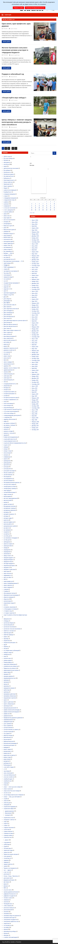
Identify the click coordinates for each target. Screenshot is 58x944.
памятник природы (8, 634)
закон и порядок (8, 362)
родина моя (7, 753)
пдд (5, 644)
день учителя (7, 334)
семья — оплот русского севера (12, 787)
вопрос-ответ (7, 245)
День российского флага (10, 324)
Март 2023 (34, 301)
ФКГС (5, 888)
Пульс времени (8, 725)
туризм (5, 866)
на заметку (6, 534)
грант (5, 291)
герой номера (13, 28)
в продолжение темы (9, 200)
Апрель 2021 (35, 346)
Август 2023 (35, 291)
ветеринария (7, 223)
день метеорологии (9, 316)
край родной (7, 462)
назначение (7, 553)
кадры (5, 421)
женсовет (6, 354)
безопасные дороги (9, 174)
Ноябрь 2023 (35, 285)
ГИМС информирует (9, 267)
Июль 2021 (34, 340)
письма (5, 648)
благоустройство (8, 182)
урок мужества (7, 878)
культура (6, 466)
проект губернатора (9, 704)
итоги (5, 401)
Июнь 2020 (34, 366)
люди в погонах (8, 494)
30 (50, 209)
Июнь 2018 (34, 414)
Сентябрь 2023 (36, 289)
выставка (6, 257)
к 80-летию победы (9, 413)
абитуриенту (7, 162)
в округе (6, 196)
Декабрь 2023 (35, 283)
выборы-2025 (7, 255)
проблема (6, 692)
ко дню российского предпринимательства (15, 443)
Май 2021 (34, 344)
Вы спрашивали (8, 251)
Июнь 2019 (34, 390)
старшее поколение (9, 827)
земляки (6, 372)
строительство (7, 837)
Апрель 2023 (35, 299)
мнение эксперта (8, 504)
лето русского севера (9, 484)
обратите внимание (9, 597)
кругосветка (7, 464)
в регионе (6, 204)
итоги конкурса (7, 405)
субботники (7, 844)
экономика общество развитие (11, 915)
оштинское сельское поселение (12, 628)
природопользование (9, 688)
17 (54, 205)
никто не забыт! (8, 577)
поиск (5, 656)
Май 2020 (34, 368)
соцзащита (7, 815)
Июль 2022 (34, 317)
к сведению (7, 417)
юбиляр (6, 933)
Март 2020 (34, 372)
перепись (6, 646)
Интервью (6, 387)
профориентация (8, 721)
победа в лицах (8, 652)
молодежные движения (10, 510)
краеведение (7, 460)
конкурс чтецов (8, 451)
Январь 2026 (35, 234)
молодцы (6, 516)
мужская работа (8, 524)
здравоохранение (8, 370)
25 (31, 209)
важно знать (7, 215)
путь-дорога (7, 733)
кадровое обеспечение (9, 419)
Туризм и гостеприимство (10, 868)
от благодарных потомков (10, 609)
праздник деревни (8, 676)
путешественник (8, 727)
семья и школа (7, 789)
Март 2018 (34, 420)
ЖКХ (5, 360)
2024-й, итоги (7, 156)
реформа (6, 747)
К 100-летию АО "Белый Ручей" (12, 409)
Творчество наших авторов (11, 854)
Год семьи (6, 273)
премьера (6, 680)
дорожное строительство (10, 348)
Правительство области (10, 668)
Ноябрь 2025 (35, 238)
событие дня (7, 802)
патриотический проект (10, 642)
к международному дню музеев (12, 415)
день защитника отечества (11, 308)
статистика (6, 829)
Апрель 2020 (35, 370)
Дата (5, 297)
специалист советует (9, 819)
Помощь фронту (8, 662)
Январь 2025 (35, 257)
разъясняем (7, 739)
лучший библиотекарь (9, 492)
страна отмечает (8, 831)
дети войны (7, 342)
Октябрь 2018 (35, 406)
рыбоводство (7, 763)
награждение (7, 549)
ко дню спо (6, 445)
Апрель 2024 (35, 275)
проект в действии (15, 55)
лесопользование (8, 480)
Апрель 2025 (35, 251)
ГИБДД (5, 265)
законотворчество (8, 364)
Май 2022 (34, 321)
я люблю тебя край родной (11, 937)
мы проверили (7, 530)
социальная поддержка (10, 806)
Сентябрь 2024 (36, 265)
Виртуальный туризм (9, 229)
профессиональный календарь (12, 709)
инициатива (7, 385)
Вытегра (32, 165)
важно (5, 213)
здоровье (6, 366)
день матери (7, 314)
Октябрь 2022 (35, 311)
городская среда (8, 277)
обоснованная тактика (9, 593)
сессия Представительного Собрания (13, 794)
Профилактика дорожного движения (13, 717)
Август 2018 (35, 410)
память (5, 636)
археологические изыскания (11, 168)
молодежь (6, 512)
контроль (6, 455)
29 (46, 209)
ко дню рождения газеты (10, 441)
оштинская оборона (9, 623)
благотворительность (9, 180)
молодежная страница (9, 508)
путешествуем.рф (8, 731)
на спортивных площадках (10, 538)
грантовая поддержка (9, 293)
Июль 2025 (35, 246)
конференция (7, 457)
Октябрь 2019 (35, 382)
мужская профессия (9, 522)
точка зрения (7, 856)
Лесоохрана (7, 476)
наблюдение (7, 542)
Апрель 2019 (35, 394)
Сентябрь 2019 (35, 384)
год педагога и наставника (10, 271)
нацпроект (6, 567)
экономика (6, 913)
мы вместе (6, 528)
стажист (6, 825)
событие (6, 800)
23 (50, 207)
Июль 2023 (34, 293)
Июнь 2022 (34, 319)
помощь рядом (7, 660)
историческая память (9, 391)
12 (35, 205)
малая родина (7, 496)
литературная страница (10, 488)
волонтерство (7, 239)
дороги (5, 346)
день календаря (8, 310)
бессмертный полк (8, 176)
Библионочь (7, 178)
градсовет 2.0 (7, 289)
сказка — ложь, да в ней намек (12, 796)
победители (7, 654)
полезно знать (7, 658)
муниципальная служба (10, 526)
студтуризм (7, 842)
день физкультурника (9, 336)
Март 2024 (34, 277)
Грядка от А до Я (8, 294)
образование (14, 76)
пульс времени (7, 723)
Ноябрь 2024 (35, 261)
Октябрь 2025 (35, 240)
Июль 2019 (34, 388)
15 (46, 205)
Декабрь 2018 (35, 402)
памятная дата (7, 632)
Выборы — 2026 (8, 253)
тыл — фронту (7, 870)
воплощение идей (8, 241)
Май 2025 (34, 250)
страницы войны (8, 835)
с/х (4, 769)
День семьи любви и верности (11, 330)
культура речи (7, 468)
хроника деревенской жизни (11, 892)
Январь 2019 (35, 400)
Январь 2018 (35, 423)
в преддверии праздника (10, 198)
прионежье (6, 686)
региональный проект (9, 745)
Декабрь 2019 (35, 378)
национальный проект (9, 565)
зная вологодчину (8, 379)
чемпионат (6, 899)
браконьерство (7, 184)
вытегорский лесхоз (9, 259)
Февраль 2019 (35, 398)
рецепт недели (7, 749)
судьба (5, 846)
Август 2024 (35, 267)
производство (7, 705)
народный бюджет (8, 559)
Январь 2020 (35, 376)
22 (46, 207)
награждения (7, 551)
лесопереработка (8, 478)
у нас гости (6, 872)
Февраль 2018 (35, 421)
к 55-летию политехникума (11, 411)
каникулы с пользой (9, 433)
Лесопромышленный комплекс (12, 482)
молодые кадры (8, 518)
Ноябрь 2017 (35, 427)
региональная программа (10, 743)
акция (5, 166)
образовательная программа (11, 595)
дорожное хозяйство (9, 350)
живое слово (7, 356)
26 (35, 209)
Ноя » (34, 212)
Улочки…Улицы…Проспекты (11, 876)
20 (39, 207)
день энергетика (8, 338)
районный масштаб (9, 741)
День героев (7, 306)
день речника (7, 322)
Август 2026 (35, 220)
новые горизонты (8, 585)
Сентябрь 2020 (36, 360)
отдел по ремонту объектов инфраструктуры (15, 615)
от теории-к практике (9, 613)
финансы (6, 886)
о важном (6, 589)
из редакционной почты (10, 383)
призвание (6, 682)
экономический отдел (9, 917)
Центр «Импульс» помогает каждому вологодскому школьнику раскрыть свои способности (17, 122)
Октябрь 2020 (35, 358)
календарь (6, 427)
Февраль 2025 (35, 255)
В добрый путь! (8, 192)
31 (54, 209)
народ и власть (8, 555)
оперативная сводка (9, 603)
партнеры (6, 638)
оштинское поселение (9, 626)
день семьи (7, 328)
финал (5, 884)
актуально (6, 164)
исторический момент (9, 393)
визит (5, 227)
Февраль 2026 (35, 232)
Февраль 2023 (35, 303)
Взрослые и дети (8, 225)
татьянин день (7, 848)
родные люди (7, 757)
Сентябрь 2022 (36, 313)
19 (35, 207)
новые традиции (8, 587)
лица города (7, 490)
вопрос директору (8, 243)
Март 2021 (34, 348)
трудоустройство (8, 864)
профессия (6, 713)
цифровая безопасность (10, 894)
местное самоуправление (10, 498)
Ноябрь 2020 (35, 356)
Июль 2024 (35, 269)
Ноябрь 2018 (35, 404)
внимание (6, 231)
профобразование (8, 719)
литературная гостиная (10, 486)
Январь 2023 (35, 305)
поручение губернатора (10, 664)
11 (31, 205)
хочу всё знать (7, 890)
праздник (6, 674)
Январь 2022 (35, 329)
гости (5, 281)
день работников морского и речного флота (15, 320)
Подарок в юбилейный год (13, 74)
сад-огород (6, 771)
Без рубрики (7, 170)
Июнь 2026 (34, 224)
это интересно (7, 925)
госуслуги (6, 285)
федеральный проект (9, 880)
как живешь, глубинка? (9, 425)
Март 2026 (34, 230)
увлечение (6, 874)
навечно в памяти (8, 543)
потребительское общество (11, 666)
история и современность (10, 399)
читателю (6, 901)
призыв (5, 684)
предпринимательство (9, 678)
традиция (6, 862)
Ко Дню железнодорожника (11, 437)
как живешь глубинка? (9, 423)
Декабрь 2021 (35, 331)
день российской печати (10, 326)
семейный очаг (7, 781)
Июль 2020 (35, 364)
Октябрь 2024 (35, 263)
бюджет (6, 188)
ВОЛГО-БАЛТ (7, 237)
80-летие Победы (8, 158)
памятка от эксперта (9, 630)
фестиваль (6, 882)
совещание (6, 804)
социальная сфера (8, 808)
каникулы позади (8, 431)
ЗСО (5, 381)
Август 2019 (35, 386)
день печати (7, 318)
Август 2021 (35, 338)
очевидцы (6, 621)
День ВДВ (6, 302)
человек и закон (8, 897)
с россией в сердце (9, 767)
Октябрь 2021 (35, 335)
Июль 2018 (34, 412)
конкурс (6, 449)
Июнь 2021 (34, 342)
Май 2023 (34, 297)
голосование (7, 275)
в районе (6, 202)
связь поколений (8, 773)
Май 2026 (34, 226)
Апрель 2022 (35, 323)
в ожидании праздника (9, 194)
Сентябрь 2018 (35, 408)
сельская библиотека (9, 775)
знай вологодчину (8, 374)
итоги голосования (8, 403)
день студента (7, 332)
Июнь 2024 (34, 271)
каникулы (6, 429)
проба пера (6, 690)
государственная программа (11, 283)
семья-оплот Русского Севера (11, 790)
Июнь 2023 (34, 295)
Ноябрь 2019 (35, 380)
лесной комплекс (8, 474)
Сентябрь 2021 (35, 336)
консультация (7, 453)
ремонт (6, 840)
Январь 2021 (35, 352)
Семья (5, 785)
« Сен (31, 212)
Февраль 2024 (35, 279)
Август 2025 (35, 244)
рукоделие (6, 761)
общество (6, 599)
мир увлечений (7, 500)
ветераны (6, 221)
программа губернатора (10, 696)
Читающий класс (8, 903)
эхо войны (6, 927)
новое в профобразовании (10, 583)
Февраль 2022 (35, 327)
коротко (6, 459)
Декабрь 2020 (35, 354)
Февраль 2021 (35, 350)
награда (6, 547)
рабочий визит (7, 737)
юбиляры (6, 935)
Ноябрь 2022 (35, 309)
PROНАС (6, 160)
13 (39, 205)
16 (50, 205)
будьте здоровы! (8, 186)
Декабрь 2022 (35, 307)
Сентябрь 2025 (36, 242)
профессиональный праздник (11, 711)
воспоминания (7, 247)
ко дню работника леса (10, 439)
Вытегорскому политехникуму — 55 (13, 261)
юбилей (6, 929)
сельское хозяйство (9, 777)
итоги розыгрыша (8, 407)
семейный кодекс (8, 779)
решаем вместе (8, 751)
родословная (7, 759)
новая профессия (8, 581)
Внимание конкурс (8, 233)
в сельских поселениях (10, 208)
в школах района (8, 212)
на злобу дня (7, 536)
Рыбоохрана (7, 765)
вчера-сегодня (7, 249)
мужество (6, 520)
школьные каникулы (9, 907)
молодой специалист (9, 514)
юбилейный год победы (10, 931)
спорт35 (6, 823)
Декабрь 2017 (35, 425)
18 (31, 207)
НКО (5, 579)
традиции (6, 860)
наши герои (6, 571)
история (6, 395)
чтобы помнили (8, 905)
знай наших (7, 376)
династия (6, 344)
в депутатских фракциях (10, 190)
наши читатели (7, 573)
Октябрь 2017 (35, 429)
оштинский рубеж (8, 624)
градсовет (6, 287)
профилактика (7, 715)
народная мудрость (9, 557)
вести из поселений (9, 219)
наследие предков (8, 563)
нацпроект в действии (9, 569)
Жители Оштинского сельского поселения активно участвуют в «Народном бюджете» (15, 50)
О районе (6, 591)
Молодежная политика (9, 506)
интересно (6, 389)
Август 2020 (35, 362)
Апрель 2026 (35, 228)
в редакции (6, 206)
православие (7, 672)
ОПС (5, 605)
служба (6, 798)
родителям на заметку (9, 755)
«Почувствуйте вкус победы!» (14, 98)
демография (7, 300)
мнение (5, 502)
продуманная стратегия (10, 698)
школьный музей (8, 909)
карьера (6, 435)
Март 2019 (34, 396)
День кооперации (8, 312)
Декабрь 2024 (35, 259)
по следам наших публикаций (11, 650)
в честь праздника (8, 210)
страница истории (8, 833)
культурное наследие (9, 470)
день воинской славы (9, 304)
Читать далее (6, 41)
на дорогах (6, 532)
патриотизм (7, 640)
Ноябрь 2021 (35, 333)
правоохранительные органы (11, 670)
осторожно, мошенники (10, 607)
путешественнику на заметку (11, 729)
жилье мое (6, 358)
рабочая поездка (8, 735)
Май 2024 (34, 273)
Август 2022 (35, 315)
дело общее (7, 298)
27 (39, 209)
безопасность (7, 172)
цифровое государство (10, 895)
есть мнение (7, 352)
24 (54, 207)
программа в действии (9, 694)
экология (6, 911)
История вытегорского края (11, 397)
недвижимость (7, 575)
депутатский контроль (9, 340)
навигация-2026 (8, 545)
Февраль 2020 (35, 374)
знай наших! (7, 378)
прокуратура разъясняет (10, 708)
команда (6, 447)
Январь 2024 (35, 281)
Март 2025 (34, 254)
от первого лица (8, 611)
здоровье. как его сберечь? (11, 368)
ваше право (7, 217)
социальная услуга (9, 817)
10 (54, 203)
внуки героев (7, 235)
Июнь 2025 (34, 248)
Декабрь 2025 (35, 236)
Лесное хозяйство (8, 472)
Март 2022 (34, 325)
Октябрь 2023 (35, 287)
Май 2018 (34, 416)
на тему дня (7, 540)
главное (6, 269)
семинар (6, 783)
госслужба (6, 279)
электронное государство (10, 919)
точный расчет (7, 858)
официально (7, 619)
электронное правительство (11, 921)
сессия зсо (6, 792)
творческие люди (8, 850)
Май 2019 (34, 392)
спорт (5, 821)
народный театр (8, 561)
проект (5, 700)
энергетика (6, 923)
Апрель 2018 (35, 417)
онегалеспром (7, 601)
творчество (7, 852)
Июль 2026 (35, 222)
